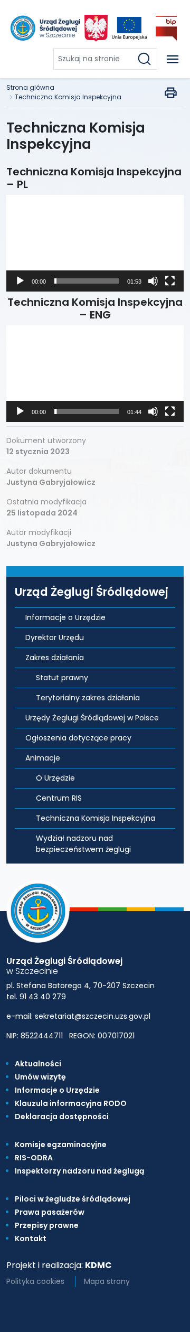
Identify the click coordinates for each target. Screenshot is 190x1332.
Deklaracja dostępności (62, 1116)
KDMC (98, 1265)
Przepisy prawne (47, 1225)
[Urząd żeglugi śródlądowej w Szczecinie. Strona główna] (44, 28)
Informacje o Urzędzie (65, 617)
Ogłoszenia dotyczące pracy (78, 738)
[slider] (86, 281)
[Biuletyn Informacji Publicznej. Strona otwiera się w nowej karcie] (166, 28)
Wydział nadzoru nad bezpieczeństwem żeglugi (83, 844)
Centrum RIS (59, 798)
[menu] (173, 59)
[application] (95, 243)
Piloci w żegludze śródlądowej (72, 1199)
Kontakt (30, 1238)
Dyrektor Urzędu (54, 637)
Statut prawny (62, 677)
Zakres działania (54, 657)
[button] (95, 243)
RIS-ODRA (34, 1157)
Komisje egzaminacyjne (61, 1144)
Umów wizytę (40, 1077)
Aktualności (38, 1063)
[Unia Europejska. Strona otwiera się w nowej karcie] (129, 28)
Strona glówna (30, 87)
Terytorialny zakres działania (88, 697)
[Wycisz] (153, 281)
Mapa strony (107, 1281)
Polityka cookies (35, 1281)
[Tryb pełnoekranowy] (170, 281)
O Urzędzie (55, 778)
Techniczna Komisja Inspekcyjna (68, 96)
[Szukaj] (146, 59)
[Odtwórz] (20, 281)
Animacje (42, 758)
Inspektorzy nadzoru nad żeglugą (79, 1171)
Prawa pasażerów (49, 1212)
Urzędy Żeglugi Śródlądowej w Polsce (92, 717)
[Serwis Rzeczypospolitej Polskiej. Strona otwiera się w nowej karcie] (96, 28)
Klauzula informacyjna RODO (71, 1103)
